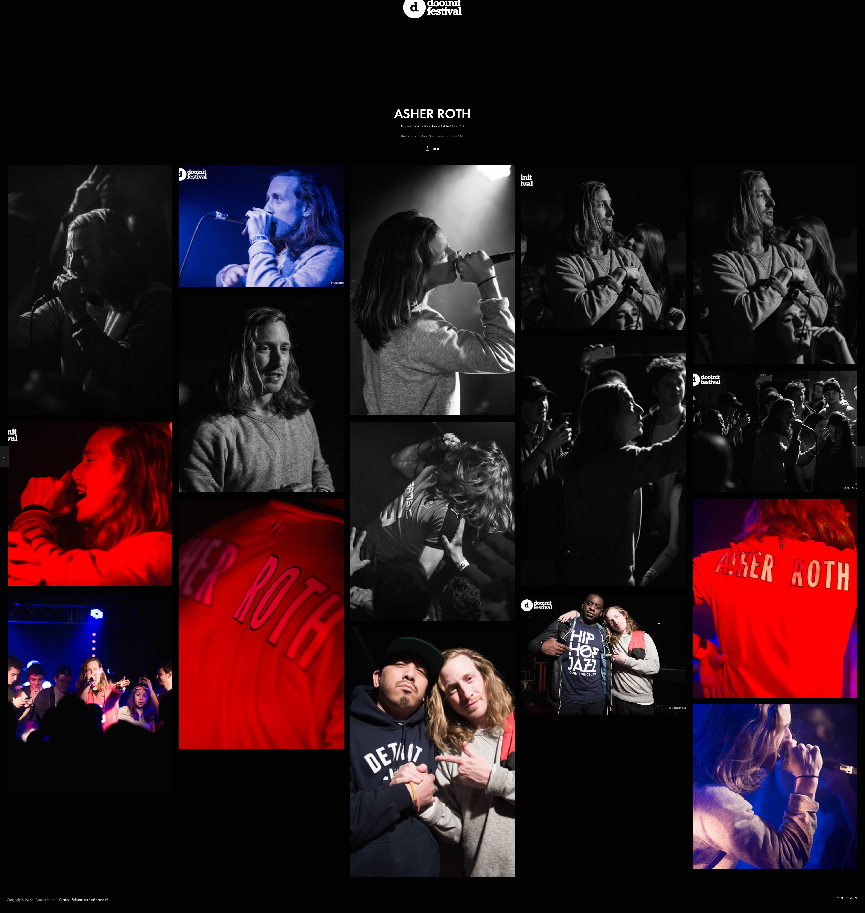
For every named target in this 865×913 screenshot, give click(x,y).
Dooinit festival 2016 (436, 126)
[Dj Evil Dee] (860, 456)
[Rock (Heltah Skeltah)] (4, 456)
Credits (64, 899)
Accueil (404, 126)
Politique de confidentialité (90, 899)
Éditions (416, 126)
